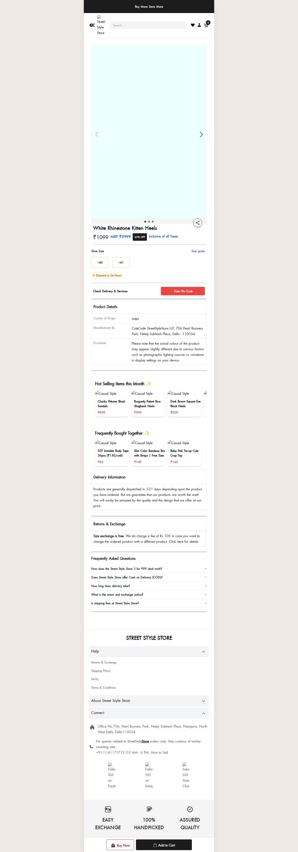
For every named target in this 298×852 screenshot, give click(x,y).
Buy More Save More (149, 6)
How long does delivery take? (149, 586)
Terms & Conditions (103, 687)
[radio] (99, 262)
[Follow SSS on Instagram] (149, 776)
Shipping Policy (100, 671)
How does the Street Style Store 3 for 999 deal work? (149, 569)
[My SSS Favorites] (192, 25)
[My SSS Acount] (199, 25)
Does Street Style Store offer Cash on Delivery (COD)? (149, 577)
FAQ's (95, 679)
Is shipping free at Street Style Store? (149, 603)
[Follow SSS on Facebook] (111, 776)
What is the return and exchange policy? (149, 594)
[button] (145, 222)
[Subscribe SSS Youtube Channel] (186, 776)
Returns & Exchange (104, 662)
